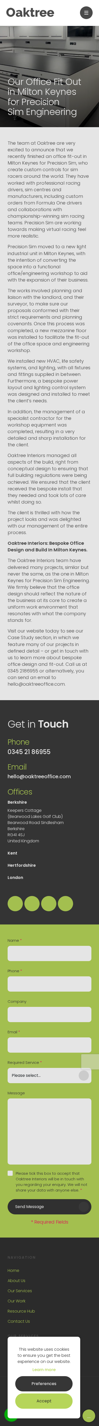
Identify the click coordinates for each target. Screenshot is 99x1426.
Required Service (25, 1062)
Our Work (16, 1301)
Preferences (43, 1384)
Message (16, 1093)
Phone (15, 971)
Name (15, 940)
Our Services (20, 1291)
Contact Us (19, 1321)
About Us (16, 1281)
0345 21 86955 (29, 752)
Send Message (29, 1207)
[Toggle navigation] (86, 12)
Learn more (44, 1370)
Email (14, 1032)
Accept (44, 1401)
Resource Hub (21, 1311)
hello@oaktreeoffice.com (39, 776)
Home (13, 1270)
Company (17, 1001)
